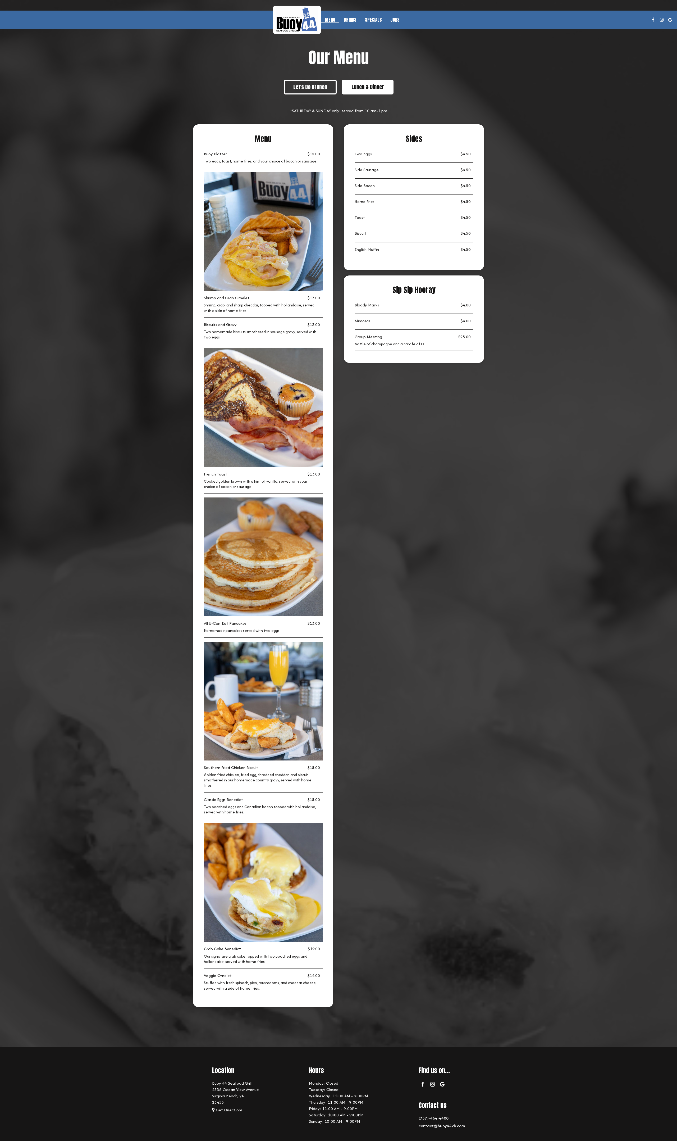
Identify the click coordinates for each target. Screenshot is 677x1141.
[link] (297, 20)
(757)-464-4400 (434, 1118)
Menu (330, 19)
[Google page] (670, 20)
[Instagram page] (661, 20)
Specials (373, 19)
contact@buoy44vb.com (442, 1126)
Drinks (350, 19)
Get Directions (229, 1110)
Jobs (395, 19)
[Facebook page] (653, 20)
